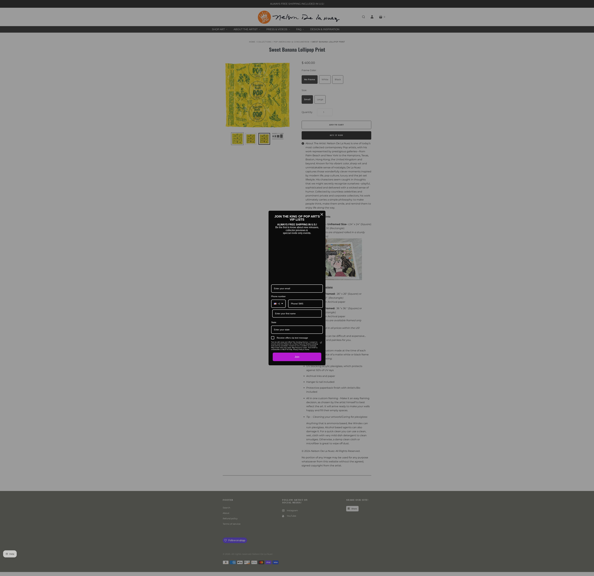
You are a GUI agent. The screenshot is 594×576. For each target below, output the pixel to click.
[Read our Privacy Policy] (321, 342)
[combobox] (278, 304)
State (273, 322)
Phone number (278, 296)
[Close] (321, 214)
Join (297, 357)
